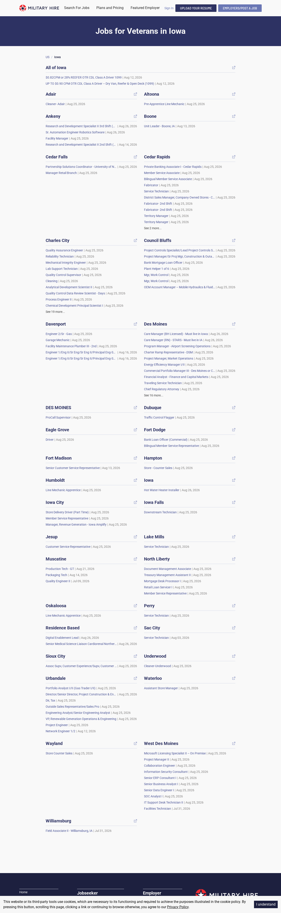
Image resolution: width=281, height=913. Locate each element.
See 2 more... (153, 228)
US (47, 57)
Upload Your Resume (196, 8)
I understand (266, 904)
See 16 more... (153, 395)
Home (23, 892)
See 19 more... (55, 311)
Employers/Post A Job (240, 8)
